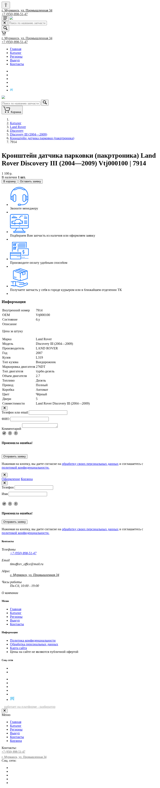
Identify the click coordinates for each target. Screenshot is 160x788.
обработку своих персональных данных (90, 464)
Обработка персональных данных (34, 644)
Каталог (15, 53)
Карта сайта (18, 648)
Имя (5, 494)
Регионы (16, 56)
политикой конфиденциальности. (25, 467)
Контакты (17, 64)
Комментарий (11, 428)
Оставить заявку (30, 181)
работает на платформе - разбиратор (29, 706)
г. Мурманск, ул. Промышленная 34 (27, 10)
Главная (15, 49)
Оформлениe (11, 479)
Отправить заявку (14, 456)
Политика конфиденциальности (33, 640)
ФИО (5, 419)
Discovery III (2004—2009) (28, 134)
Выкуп (15, 60)
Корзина (27, 479)
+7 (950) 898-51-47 (15, 14)
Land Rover (18, 127)
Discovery (17, 130)
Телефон (8, 487)
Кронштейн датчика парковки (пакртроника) (42, 138)
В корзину (9, 181)
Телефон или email (15, 412)
